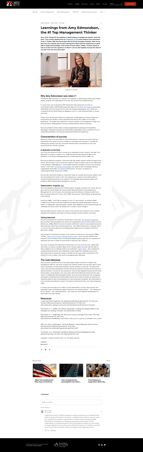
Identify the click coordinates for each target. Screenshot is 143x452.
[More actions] (101, 23)
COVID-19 (76, 12)
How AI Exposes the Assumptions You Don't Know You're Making (70, 381)
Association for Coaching (63, 446)
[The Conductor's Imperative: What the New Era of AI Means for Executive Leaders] (98, 370)
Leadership (43, 341)
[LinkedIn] (102, 445)
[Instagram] (99, 445)
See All (108, 360)
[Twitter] (105, 445)
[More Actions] (101, 411)
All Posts (35, 12)
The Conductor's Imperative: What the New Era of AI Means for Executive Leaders (97, 381)
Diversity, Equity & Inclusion (89, 12)
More (101, 12)
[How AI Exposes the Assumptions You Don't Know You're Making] (71, 370)
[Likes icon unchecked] (46, 430)
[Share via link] (49, 349)
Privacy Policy (29, 445)
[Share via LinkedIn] (45, 349)
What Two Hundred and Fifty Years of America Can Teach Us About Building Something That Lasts (44, 381)
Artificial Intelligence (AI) (47, 12)
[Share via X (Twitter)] (41, 349)
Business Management (63, 12)
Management (44, 344)
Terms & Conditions (37, 445)
